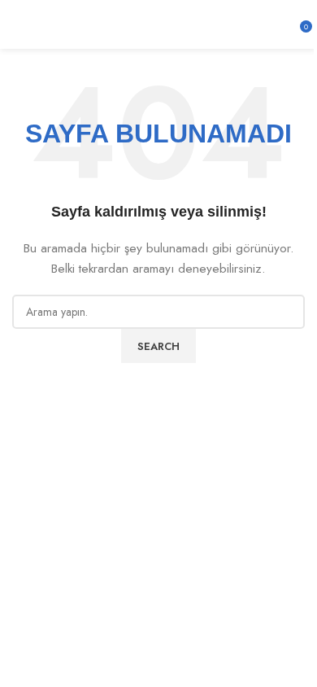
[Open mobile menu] (18, 24)
